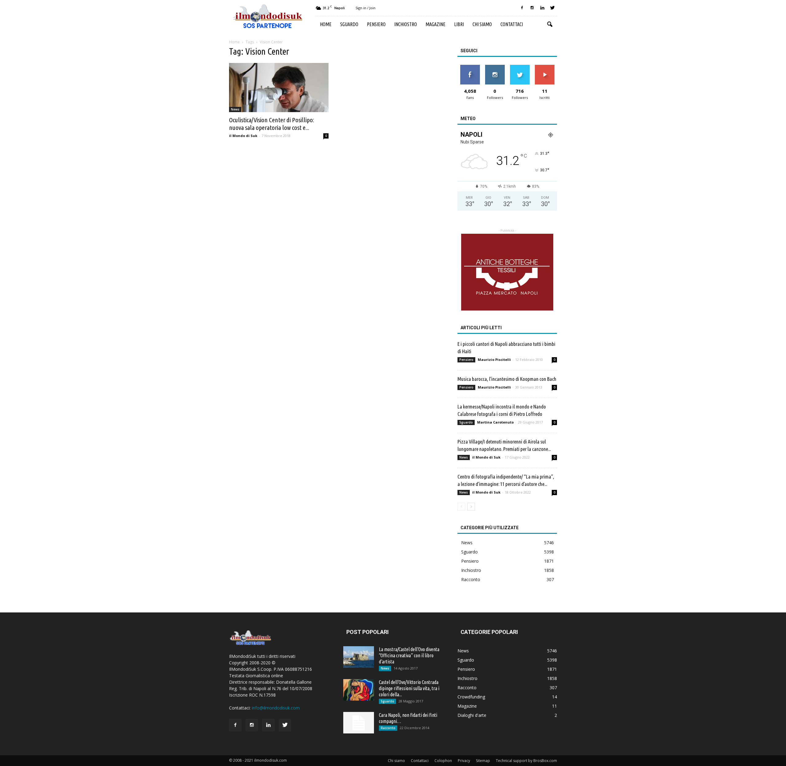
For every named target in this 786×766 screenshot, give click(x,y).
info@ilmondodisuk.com (276, 708)
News (235, 109)
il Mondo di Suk (243, 135)
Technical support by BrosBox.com (526, 760)
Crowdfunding (471, 697)
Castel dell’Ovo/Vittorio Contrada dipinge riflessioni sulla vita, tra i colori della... (409, 688)
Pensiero (376, 24)
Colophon (443, 760)
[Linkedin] (542, 8)
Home (326, 24)
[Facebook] (522, 8)
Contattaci (511, 24)
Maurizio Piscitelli (494, 359)
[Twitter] (552, 8)
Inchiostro (405, 24)
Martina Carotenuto (495, 422)
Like (469, 67)
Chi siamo (482, 24)
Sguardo (349, 24)
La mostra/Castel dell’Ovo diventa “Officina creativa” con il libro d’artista (409, 655)
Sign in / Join (365, 8)
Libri (459, 24)
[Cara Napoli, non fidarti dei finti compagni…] (358, 722)
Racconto (470, 579)
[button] (549, 24)
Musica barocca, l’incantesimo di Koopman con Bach (506, 379)
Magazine (436, 24)
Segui (494, 67)
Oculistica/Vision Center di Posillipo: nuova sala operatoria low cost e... (271, 123)
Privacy (464, 760)
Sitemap (483, 760)
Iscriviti (544, 67)
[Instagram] (532, 8)
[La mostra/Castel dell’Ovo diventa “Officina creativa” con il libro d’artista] (358, 657)
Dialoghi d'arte (471, 715)
